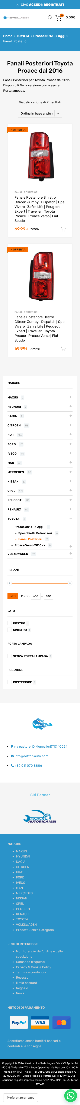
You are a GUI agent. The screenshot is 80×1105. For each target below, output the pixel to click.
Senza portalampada (30, 656)
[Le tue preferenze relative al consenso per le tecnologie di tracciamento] (20, 1098)
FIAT (10, 434)
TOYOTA (22, 36)
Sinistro (20, 630)
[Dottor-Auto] (16, 18)
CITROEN (14, 425)
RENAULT (14, 509)
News (20, 993)
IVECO (12, 453)
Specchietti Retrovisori (35, 533)
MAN (10, 463)
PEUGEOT (14, 500)
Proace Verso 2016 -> (30, 545)
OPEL (11, 490)
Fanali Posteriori (26, 192)
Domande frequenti (30, 962)
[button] (70, 1095)
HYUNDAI (14, 406)
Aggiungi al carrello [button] (63, 229)
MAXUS (12, 397)
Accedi (35, 5)
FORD (11, 444)
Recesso (22, 977)
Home (7, 36)
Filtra (13, 596)
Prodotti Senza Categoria (35, 930)
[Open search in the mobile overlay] (50, 17)
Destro (19, 623)
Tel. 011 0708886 (43, 1071)
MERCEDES (15, 472)
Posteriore (22, 682)
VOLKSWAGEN (17, 554)
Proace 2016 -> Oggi (49, 36)
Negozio (22, 988)
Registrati (54, 5)
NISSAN (13, 481)
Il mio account (26, 983)
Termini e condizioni (31, 972)
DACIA (12, 416)
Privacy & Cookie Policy (33, 967)
